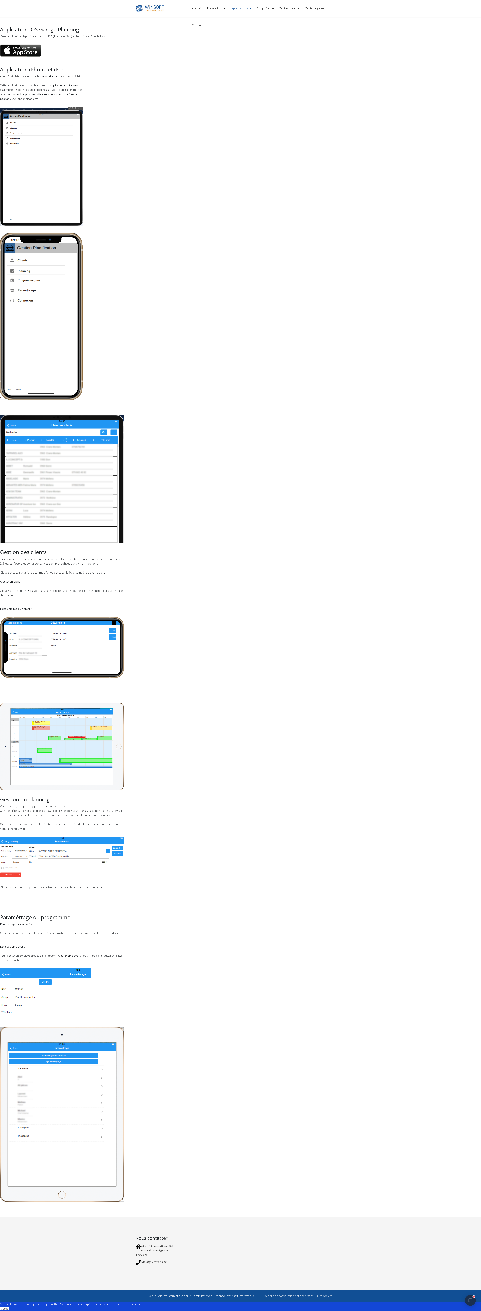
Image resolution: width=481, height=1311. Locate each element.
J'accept (4, 1308)
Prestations (215, 8)
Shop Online (265, 8)
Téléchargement (316, 8)
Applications (240, 8)
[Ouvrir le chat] (470, 1300)
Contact (197, 25)
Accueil (197, 8)
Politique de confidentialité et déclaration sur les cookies (297, 1296)
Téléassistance (290, 8)
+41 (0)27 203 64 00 (154, 1262)
